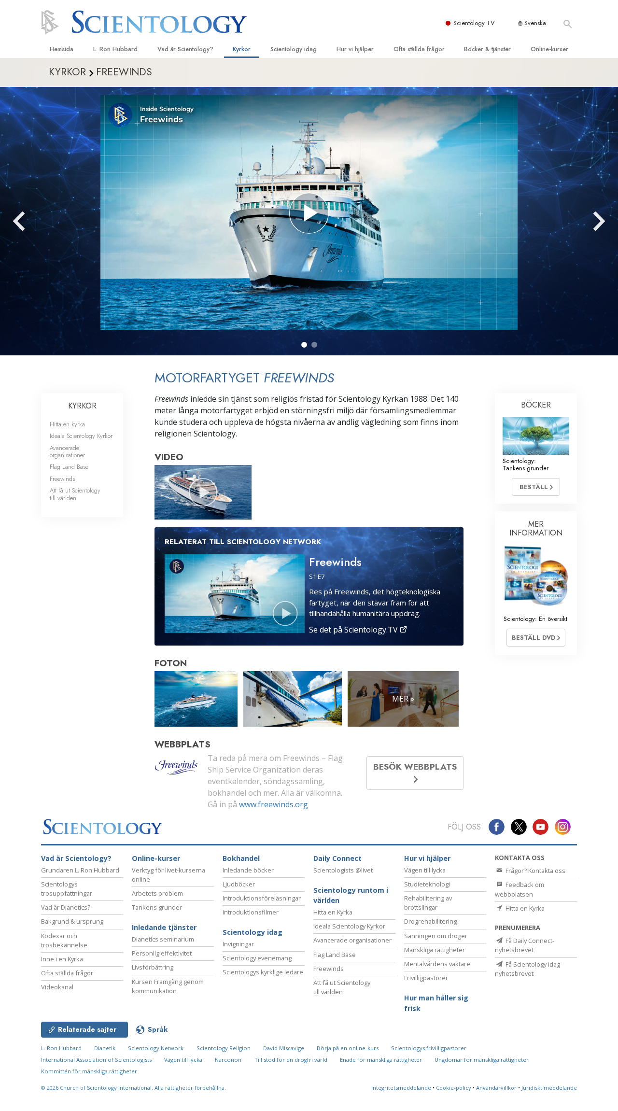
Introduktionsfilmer (251, 912)
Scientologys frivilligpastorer (428, 1048)
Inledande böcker (248, 870)
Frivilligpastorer (426, 977)
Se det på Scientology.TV (354, 629)
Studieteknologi (427, 884)
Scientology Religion (224, 1048)
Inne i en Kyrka (62, 959)
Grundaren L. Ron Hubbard (80, 870)
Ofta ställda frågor (419, 49)
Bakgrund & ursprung (72, 921)
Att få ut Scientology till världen (75, 494)
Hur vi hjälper (355, 49)
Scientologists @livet (343, 870)
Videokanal (57, 987)
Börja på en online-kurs (348, 1048)
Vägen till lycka (425, 870)
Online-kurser (549, 49)
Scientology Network (155, 1048)
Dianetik (104, 1048)
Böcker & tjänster (487, 49)
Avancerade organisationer (67, 451)
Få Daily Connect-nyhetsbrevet (524, 945)
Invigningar (238, 944)
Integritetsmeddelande (401, 1087)
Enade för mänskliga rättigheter (381, 1059)
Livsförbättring (152, 967)
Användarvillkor (496, 1087)
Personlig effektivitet (162, 953)
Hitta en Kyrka (332, 912)
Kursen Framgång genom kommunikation (168, 986)
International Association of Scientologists (96, 1059)
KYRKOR (82, 405)
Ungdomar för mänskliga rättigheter (482, 1059)
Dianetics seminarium (163, 939)
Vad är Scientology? (185, 49)
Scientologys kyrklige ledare (263, 972)
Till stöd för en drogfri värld (290, 1059)
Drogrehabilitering (430, 921)
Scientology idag (293, 49)
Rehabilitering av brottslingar (428, 903)
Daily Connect (337, 858)
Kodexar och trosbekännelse (64, 940)
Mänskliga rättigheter (434, 949)
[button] (304, 345)
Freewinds (62, 478)
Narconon (228, 1059)
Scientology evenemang (257, 958)
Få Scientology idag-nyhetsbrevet (528, 969)
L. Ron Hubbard (115, 49)
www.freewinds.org (273, 804)
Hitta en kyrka (67, 424)
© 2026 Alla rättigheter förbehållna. (133, 1087)
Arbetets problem (157, 893)
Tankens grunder (157, 907)
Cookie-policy (453, 1087)
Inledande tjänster (164, 927)
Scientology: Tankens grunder (525, 464)
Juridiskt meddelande (549, 1087)
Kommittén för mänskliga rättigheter (89, 1071)
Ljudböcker (239, 884)
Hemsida (61, 49)
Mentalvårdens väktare (437, 963)
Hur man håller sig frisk (436, 1003)
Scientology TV (474, 23)
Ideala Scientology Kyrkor (81, 435)
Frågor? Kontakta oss (534, 870)
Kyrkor (242, 49)
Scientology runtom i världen (350, 895)
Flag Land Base (69, 466)
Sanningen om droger (435, 935)
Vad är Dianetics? (65, 907)
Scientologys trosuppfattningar (66, 889)
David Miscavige (283, 1048)
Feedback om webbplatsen (519, 889)
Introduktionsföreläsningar (262, 898)
